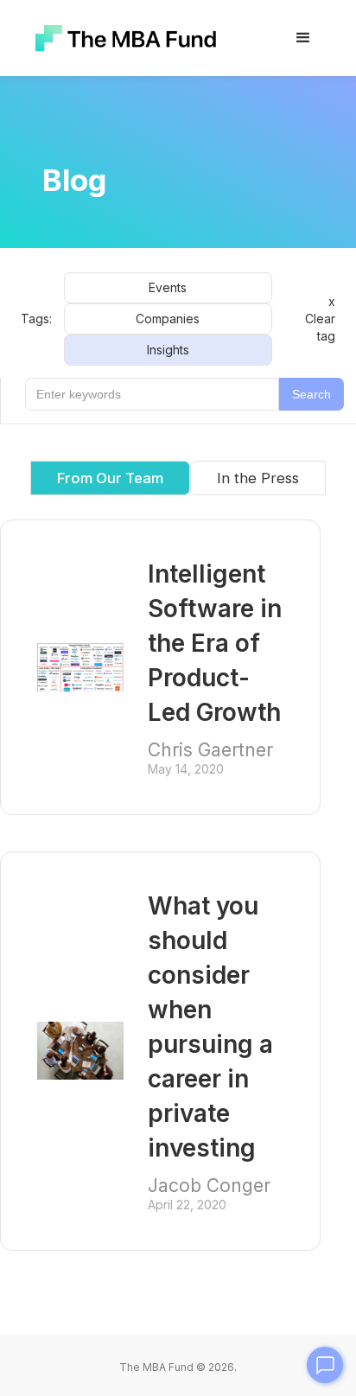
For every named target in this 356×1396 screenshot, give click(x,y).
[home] (121, 38)
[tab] (258, 478)
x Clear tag (320, 318)
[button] (303, 38)
